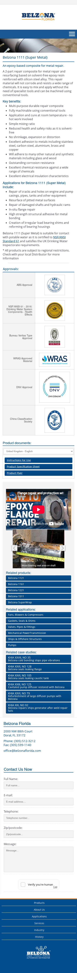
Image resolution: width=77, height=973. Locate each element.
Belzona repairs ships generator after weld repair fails (38, 707)
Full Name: (11, 779)
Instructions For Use (19, 460)
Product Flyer (15, 473)
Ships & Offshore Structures (25, 639)
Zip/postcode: (13, 828)
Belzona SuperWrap (20, 602)
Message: (10, 844)
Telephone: (11, 811)
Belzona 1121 (16, 578)
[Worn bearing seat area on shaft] (39, 549)
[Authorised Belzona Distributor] (38, 16)
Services (39, 923)
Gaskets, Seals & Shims (21, 620)
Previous (14, 548)
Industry (39, 930)
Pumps (12, 645)
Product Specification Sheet (23, 466)
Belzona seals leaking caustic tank (28, 677)
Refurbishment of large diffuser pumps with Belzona (34, 696)
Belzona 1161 (16, 584)
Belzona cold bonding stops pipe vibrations (34, 659)
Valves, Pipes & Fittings (21, 627)
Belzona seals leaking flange (25, 668)
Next (62, 548)
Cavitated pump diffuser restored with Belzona (36, 686)
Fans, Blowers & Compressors (25, 614)
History (39, 936)
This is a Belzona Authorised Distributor (36, 959)
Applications (39, 916)
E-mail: (8, 795)
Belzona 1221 (16, 590)
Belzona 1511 (16, 596)
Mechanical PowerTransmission (27, 633)
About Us (39, 909)
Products (39, 902)
